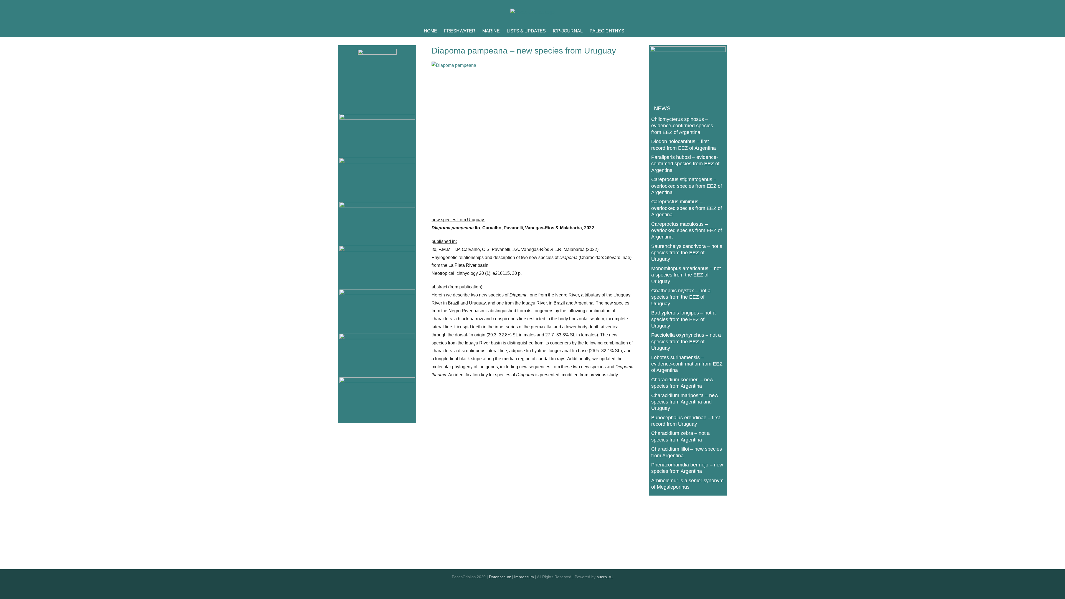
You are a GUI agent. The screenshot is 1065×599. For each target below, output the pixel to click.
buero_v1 (605, 577)
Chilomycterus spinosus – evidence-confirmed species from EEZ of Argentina (682, 125)
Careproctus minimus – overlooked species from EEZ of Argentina (686, 208)
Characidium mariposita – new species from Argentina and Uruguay (684, 402)
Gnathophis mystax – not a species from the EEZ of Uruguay (681, 297)
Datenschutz (500, 577)
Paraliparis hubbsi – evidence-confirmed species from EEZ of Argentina (685, 163)
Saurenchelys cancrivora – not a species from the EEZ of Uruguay (686, 252)
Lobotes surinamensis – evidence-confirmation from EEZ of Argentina (686, 364)
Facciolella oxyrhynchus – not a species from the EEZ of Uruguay (686, 341)
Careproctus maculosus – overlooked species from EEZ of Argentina (686, 230)
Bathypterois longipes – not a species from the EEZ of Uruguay (683, 319)
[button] (633, 31)
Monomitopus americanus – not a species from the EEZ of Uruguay (686, 275)
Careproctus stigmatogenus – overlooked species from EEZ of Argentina (686, 186)
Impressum (524, 577)
